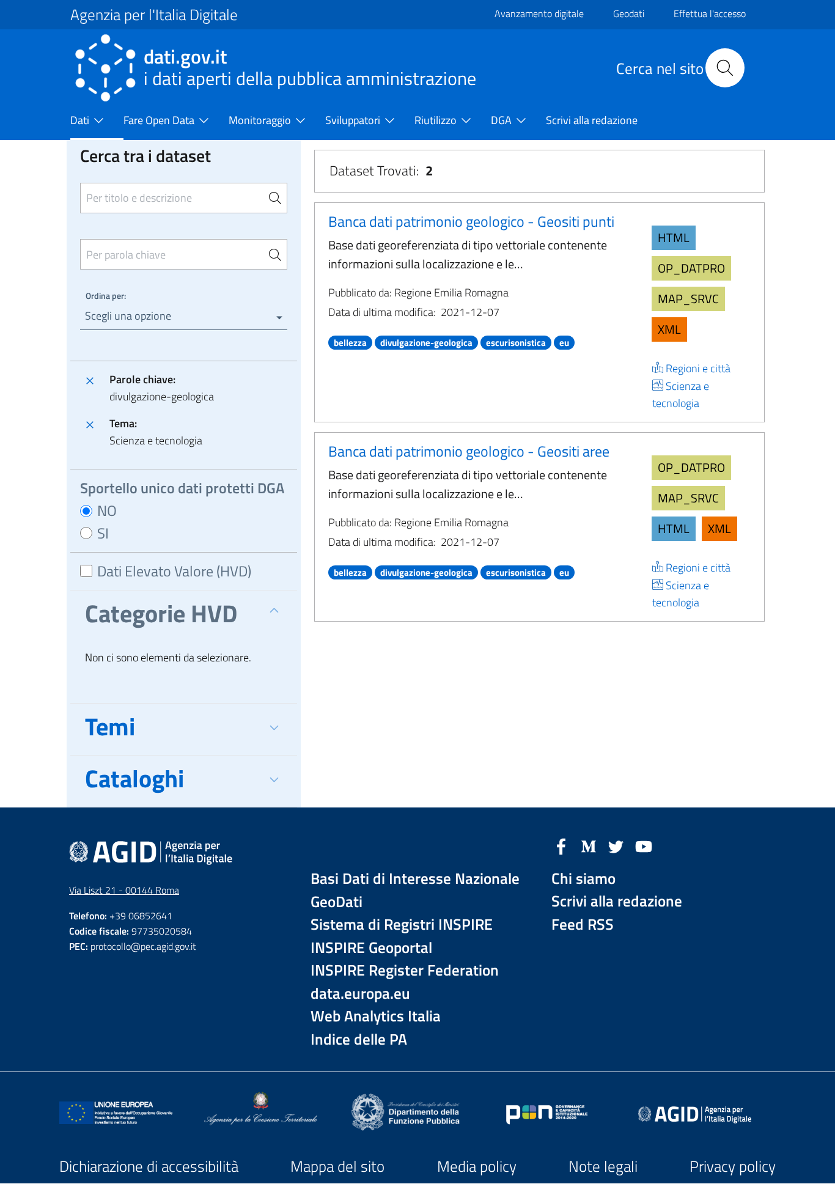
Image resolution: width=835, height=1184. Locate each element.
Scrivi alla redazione (616, 901)
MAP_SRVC (688, 298)
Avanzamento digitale (539, 13)
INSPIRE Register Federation (405, 970)
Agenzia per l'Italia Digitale (154, 14)
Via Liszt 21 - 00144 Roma (124, 890)
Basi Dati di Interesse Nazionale (415, 878)
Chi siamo (583, 878)
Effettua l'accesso (710, 13)
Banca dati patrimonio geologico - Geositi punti (471, 221)
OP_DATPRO (691, 268)
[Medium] (588, 845)
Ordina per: (106, 295)
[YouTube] (643, 845)
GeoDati (336, 902)
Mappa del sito (337, 1166)
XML (669, 329)
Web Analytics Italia (376, 1016)
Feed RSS (582, 924)
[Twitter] (616, 845)
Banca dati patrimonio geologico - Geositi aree (468, 451)
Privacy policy (733, 1166)
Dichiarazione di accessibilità (148, 1166)
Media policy (477, 1166)
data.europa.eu (360, 993)
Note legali (603, 1166)
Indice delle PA (359, 1039)
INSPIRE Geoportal (371, 947)
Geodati (628, 13)
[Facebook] (561, 845)
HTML (674, 237)
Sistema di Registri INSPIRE (402, 924)
